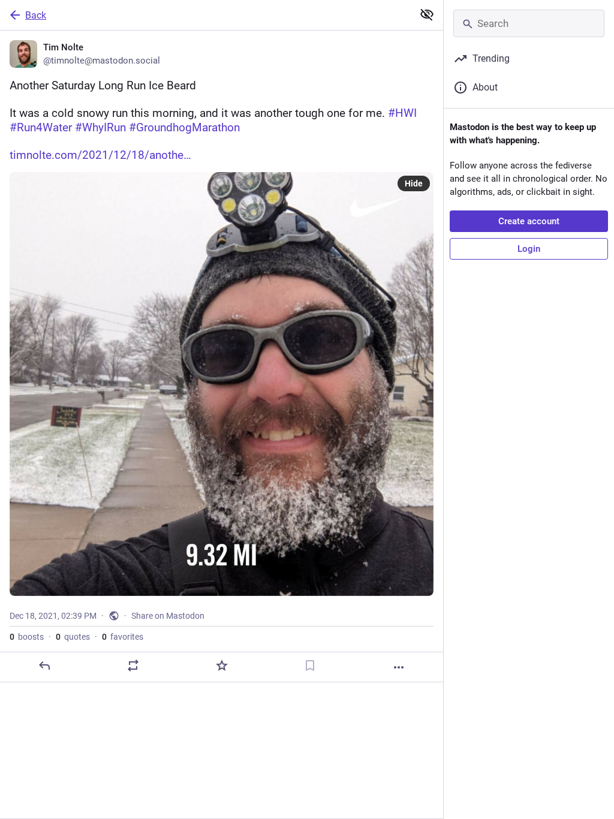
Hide (414, 183)
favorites (122, 637)
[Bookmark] (310, 665)
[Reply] (44, 665)
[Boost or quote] (133, 665)
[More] (399, 667)
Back (35, 15)
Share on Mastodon (167, 616)
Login (528, 248)
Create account (528, 221)
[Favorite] (222, 665)
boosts (27, 637)
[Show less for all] (427, 14)
